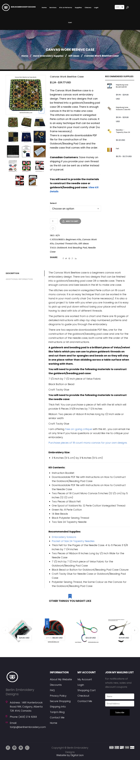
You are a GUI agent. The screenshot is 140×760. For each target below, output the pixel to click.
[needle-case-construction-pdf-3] (40, 166)
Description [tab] (12, 273)
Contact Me (57, 717)
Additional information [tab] (19, 279)
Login (81, 685)
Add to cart (72, 221)
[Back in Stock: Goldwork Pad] (40, 137)
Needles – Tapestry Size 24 (123, 131)
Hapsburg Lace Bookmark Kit (122, 86)
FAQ (52, 690)
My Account (85, 679)
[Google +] (72, 258)
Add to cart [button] (63, 626)
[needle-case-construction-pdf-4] (20, 180)
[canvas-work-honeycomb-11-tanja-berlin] (40, 122)
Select (53, 203)
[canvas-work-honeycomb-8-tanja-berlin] (26, 95)
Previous (5, 630)
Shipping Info (58, 706)
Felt (117, 148)
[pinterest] (21, 748)
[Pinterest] (69, 258)
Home (24, 55)
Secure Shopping (60, 701)
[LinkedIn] (76, 258)
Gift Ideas (73, 55)
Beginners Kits (73, 239)
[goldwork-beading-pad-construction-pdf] (26, 151)
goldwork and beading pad (72, 247)
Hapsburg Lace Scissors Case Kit (123, 108)
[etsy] (27, 748)
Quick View (38, 637)
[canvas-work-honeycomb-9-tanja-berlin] (13, 137)
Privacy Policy (58, 695)
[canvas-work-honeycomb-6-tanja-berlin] (26, 122)
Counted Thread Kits (66, 243)
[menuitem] (44, 7)
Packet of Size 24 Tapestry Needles (73, 541)
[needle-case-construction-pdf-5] (33, 180)
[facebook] (8, 748)
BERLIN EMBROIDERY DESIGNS (23, 7)
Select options (29, 626)
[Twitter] (66, 258)
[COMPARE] (53, 228)
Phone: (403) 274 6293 (23, 716)
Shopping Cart (87, 690)
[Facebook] (63, 258)
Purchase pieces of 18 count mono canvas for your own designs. (88, 442)
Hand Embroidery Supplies (48, 55)
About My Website (61, 679)
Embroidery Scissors (64, 537)
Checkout (83, 695)
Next (134, 630)
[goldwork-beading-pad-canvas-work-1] (26, 137)
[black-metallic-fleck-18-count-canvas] (13, 151)
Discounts (56, 685)
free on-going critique (78, 429)
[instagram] (14, 748)
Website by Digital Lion (70, 755)
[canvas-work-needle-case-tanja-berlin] (40, 151)
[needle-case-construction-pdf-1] (13, 166)
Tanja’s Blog (57, 712)
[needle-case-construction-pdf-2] (26, 166)
